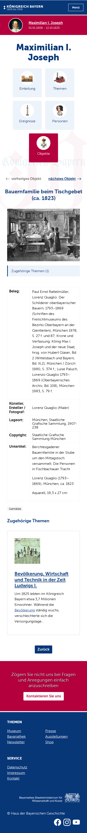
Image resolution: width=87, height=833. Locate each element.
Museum (14, 731)
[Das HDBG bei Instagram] (66, 822)
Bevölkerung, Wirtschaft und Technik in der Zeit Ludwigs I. (41, 579)
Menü (76, 7)
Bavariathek (16, 736)
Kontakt (13, 778)
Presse (50, 731)
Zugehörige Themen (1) (30, 271)
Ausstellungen (56, 736)
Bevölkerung (24, 610)
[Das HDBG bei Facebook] (57, 822)
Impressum (16, 773)
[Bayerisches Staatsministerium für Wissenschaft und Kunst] (43, 802)
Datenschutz (17, 767)
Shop (49, 742)
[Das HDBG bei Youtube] (76, 822)
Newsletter (16, 742)
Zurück (43, 649)
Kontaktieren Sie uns (43, 696)
